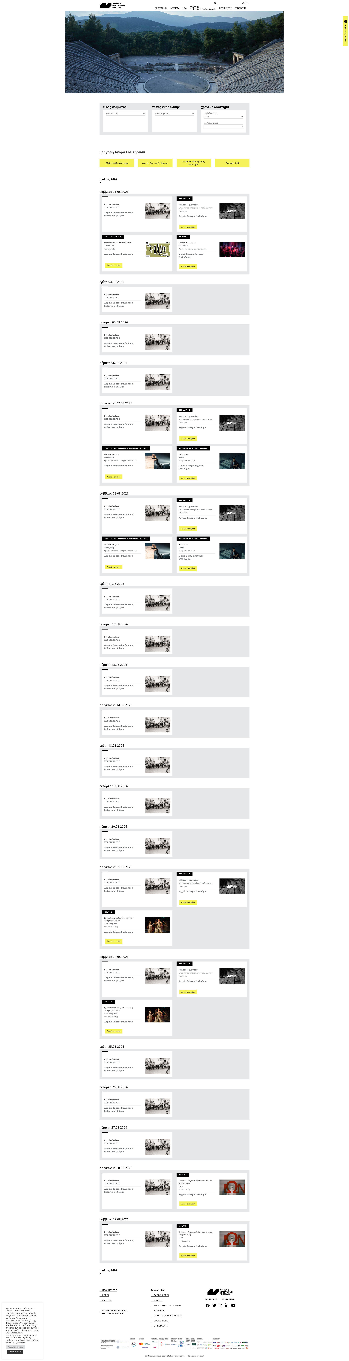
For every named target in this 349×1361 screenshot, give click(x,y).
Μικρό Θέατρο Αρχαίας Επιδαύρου (194, 163)
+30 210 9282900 (110, 1313)
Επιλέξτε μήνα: (211, 122)
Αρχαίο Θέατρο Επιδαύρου (155, 163)
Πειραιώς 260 (232, 163)
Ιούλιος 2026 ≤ (108, 180)
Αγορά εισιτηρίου (188, 227)
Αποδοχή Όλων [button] (14, 1352)
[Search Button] (215, 3)
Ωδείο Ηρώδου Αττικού (117, 163)
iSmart (201, 1356)
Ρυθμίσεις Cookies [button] (15, 1347)
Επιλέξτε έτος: (210, 113)
